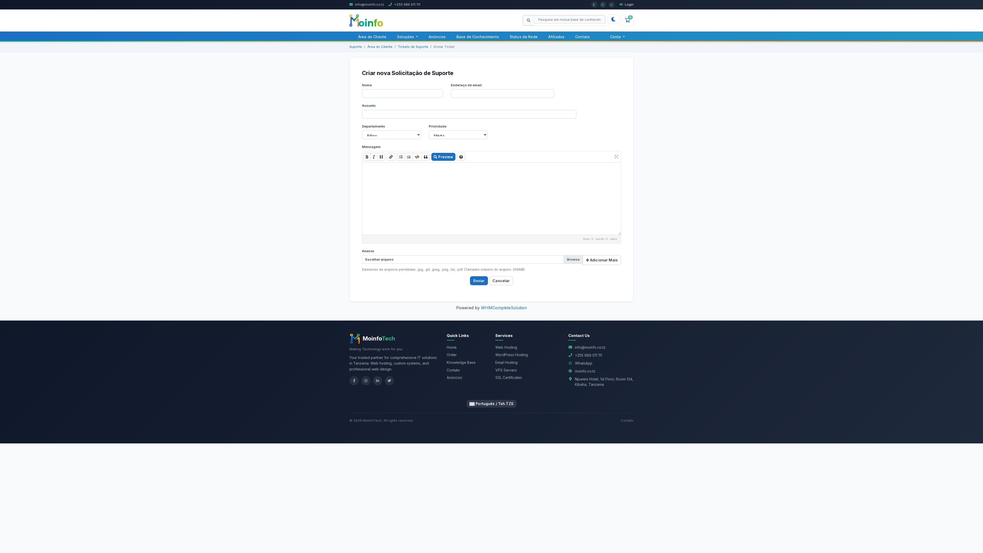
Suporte (355, 47)
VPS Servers (506, 370)
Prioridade (437, 126)
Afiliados (556, 37)
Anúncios (437, 37)
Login (629, 4)
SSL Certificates (508, 377)
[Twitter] (389, 380)
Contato (582, 37)
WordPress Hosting (511, 355)
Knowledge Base (461, 362)
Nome (367, 85)
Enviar (479, 281)
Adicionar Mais (603, 260)
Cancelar (501, 281)
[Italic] (373, 157)
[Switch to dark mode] (613, 19)
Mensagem (371, 147)
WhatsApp (583, 363)
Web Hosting (506, 347)
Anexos (368, 251)
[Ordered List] (409, 157)
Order (452, 355)
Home (452, 347)
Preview (445, 157)
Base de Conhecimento (477, 37)
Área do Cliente (372, 37)
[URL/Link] (391, 157)
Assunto (369, 105)
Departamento (373, 126)
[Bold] (367, 157)
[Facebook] (594, 5)
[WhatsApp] (612, 5)
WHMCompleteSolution (504, 307)
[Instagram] (603, 5)
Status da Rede (524, 37)
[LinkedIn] (377, 380)
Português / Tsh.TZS (494, 403)
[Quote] (426, 157)
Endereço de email (466, 85)
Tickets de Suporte (413, 47)
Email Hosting (506, 362)
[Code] (417, 157)
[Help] (461, 157)
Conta (616, 37)
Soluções (406, 37)
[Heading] (381, 157)
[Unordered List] (401, 157)
